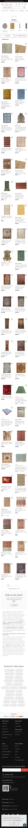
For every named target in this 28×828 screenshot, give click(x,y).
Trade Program (18, 726)
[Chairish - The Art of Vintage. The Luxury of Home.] (8, 4)
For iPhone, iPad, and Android (8, 782)
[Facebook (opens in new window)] (8, 814)
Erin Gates (21, 627)
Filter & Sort (22, 35)
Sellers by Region (5, 754)
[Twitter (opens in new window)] (18, 814)
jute (14, 645)
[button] (3, 4)
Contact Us (4, 726)
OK (14, 823)
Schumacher (8, 627)
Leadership (17, 748)
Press (16, 754)
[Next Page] (19, 585)
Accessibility (5, 737)
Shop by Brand (5, 748)
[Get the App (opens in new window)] (5, 788)
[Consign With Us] (19, 4)
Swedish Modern (6, 623)
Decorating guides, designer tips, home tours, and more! (13, 776)
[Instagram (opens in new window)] (4, 814)
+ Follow (7, 35)
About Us (17, 746)
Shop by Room (5, 757)
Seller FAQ (17, 734)
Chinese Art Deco (17, 622)
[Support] (25, 825)
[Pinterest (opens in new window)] (13, 814)
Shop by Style (5, 746)
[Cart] (25, 4)
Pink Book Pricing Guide (7, 734)
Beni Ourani (8, 645)
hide (18, 645)
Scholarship (17, 757)
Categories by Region (6, 751)
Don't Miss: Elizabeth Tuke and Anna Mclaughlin (14, 1)
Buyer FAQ (17, 723)
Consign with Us (18, 731)
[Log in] (13, 4)
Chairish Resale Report (19, 760)
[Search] (24, 7)
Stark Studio (14, 627)
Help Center (4, 723)
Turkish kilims (11, 622)
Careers (16, 751)
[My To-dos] (16, 4)
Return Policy (5, 729)
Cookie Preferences (17, 820)
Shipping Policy (5, 731)
